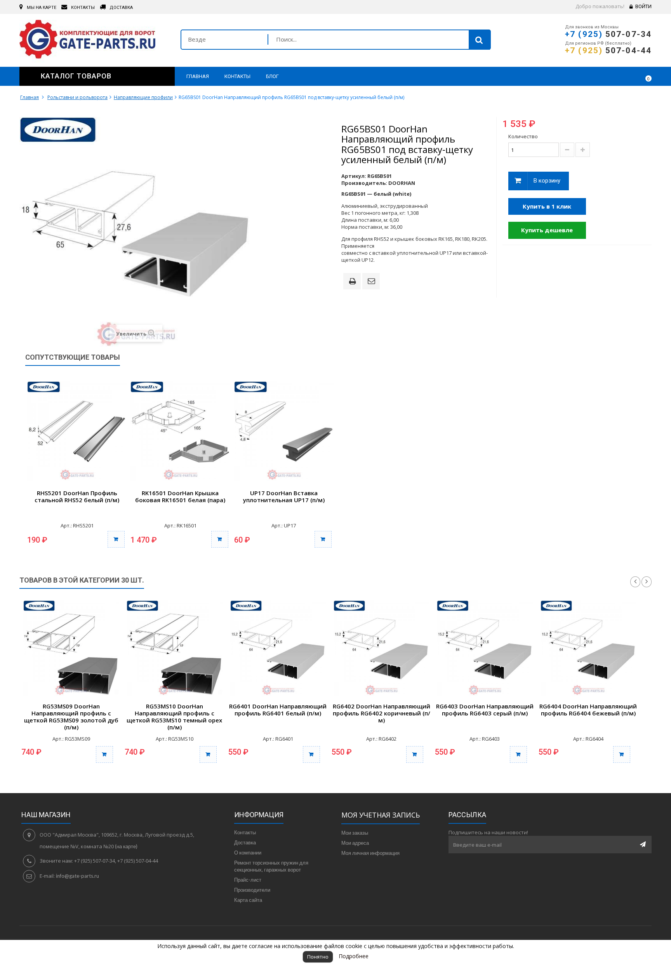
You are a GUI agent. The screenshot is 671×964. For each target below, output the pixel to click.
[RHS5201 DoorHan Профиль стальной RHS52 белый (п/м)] (77, 431)
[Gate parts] (94, 41)
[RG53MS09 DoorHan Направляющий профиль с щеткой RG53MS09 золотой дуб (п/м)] (71, 648)
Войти (643, 6)
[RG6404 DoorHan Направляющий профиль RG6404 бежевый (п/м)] (588, 648)
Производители (252, 890)
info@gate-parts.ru (77, 876)
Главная (29, 97)
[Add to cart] (104, 754)
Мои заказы (354, 833)
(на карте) (126, 846)
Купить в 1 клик (547, 206)
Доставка (245, 842)
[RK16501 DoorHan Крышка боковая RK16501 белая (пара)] (180, 431)
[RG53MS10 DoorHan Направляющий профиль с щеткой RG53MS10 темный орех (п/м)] (174, 648)
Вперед (646, 581)
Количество (523, 136)
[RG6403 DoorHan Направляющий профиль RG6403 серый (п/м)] (484, 648)
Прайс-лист (247, 880)
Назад (635, 581)
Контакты (245, 832)
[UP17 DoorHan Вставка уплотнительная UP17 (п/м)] (284, 431)
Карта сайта (248, 900)
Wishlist (623, 76)
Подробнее (354, 956)
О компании (247, 852)
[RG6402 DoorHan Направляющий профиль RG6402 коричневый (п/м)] (381, 648)
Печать (354, 282)
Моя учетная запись (380, 815)
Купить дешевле (547, 230)
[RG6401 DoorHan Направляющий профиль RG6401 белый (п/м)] (278, 648)
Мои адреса (355, 843)
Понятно (318, 956)
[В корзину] (116, 539)
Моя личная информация (370, 853)
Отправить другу (372, 281)
